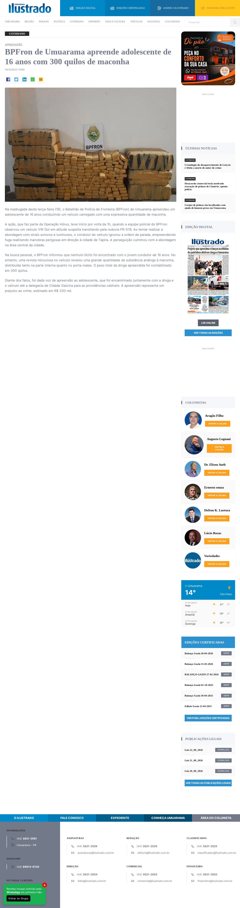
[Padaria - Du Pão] (208, 58)
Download (223, 749)
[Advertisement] (208, 116)
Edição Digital (86, 8)
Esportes (94, 21)
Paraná (44, 21)
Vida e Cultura (115, 21)
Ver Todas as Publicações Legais (208, 783)
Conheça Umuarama (168, 818)
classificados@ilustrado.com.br (217, 852)
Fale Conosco (72, 818)
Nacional (153, 21)
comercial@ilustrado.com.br (154, 881)
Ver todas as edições (208, 332)
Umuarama (12, 21)
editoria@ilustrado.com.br (153, 852)
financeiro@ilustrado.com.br (215, 881)
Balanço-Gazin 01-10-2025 (199, 685)
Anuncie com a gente (221, 8)
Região (29, 21)
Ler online (208, 322)
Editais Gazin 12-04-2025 (198, 706)
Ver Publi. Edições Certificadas (208, 718)
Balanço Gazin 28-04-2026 (199, 653)
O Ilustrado (24, 818)
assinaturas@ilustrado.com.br (96, 852)
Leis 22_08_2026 (194, 750)
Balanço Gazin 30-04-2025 (199, 695)
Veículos (136, 21)
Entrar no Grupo (18, 898)
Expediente (120, 818)
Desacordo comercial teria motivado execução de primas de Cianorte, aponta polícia (206, 186)
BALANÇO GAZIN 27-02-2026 (202, 674)
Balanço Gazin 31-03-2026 (199, 664)
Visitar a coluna (217, 423)
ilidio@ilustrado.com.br (92, 881)
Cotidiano (77, 21)
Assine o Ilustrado (176, 8)
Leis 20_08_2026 (194, 771)
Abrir (226, 653)
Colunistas (172, 21)
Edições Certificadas (131, 8)
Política (59, 21)
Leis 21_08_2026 (194, 760)
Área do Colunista (216, 818)
